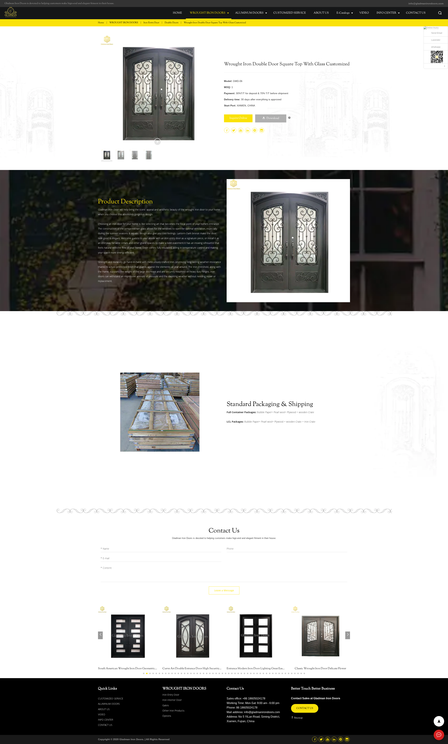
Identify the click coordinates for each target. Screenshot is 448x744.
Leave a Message (224, 590)
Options (166, 715)
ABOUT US (321, 13)
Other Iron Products (173, 710)
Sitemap (298, 718)
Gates (165, 705)
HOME (177, 13)
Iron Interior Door (172, 700)
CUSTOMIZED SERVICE (289, 13)
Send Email (436, 33)
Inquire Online (238, 118)
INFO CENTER (386, 13)
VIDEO (364, 13)
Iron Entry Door (152, 22)
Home (101, 22)
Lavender (435, 40)
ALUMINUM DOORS (249, 13)
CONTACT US (416, 13)
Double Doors (172, 22)
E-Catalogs (343, 13)
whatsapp (435, 47)
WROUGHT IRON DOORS (207, 13)
